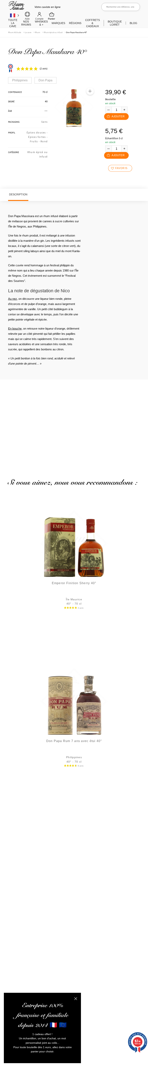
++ (46, 110)
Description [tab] (18, 194)
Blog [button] (133, 23)
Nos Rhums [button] (26, 23)
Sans (44, 121)
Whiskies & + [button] (41, 23)
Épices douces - (37, 132)
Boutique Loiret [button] (115, 23)
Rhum (37, 32)
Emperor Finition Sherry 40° (74, 583)
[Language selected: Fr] (14, 15)
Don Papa (45, 80)
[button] (90, 91)
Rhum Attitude (15, 7)
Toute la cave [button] (12, 23)
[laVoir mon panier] (51, 16)
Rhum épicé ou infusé (53, 32)
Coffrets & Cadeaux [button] (92, 23)
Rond (44, 141)
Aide (27, 18)
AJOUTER (118, 116)
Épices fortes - (38, 137)
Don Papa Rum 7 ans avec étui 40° (74, 741)
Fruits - (35, 141)
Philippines (20, 80)
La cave (28, 32)
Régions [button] (75, 23)
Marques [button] (58, 23)
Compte (39, 18)
